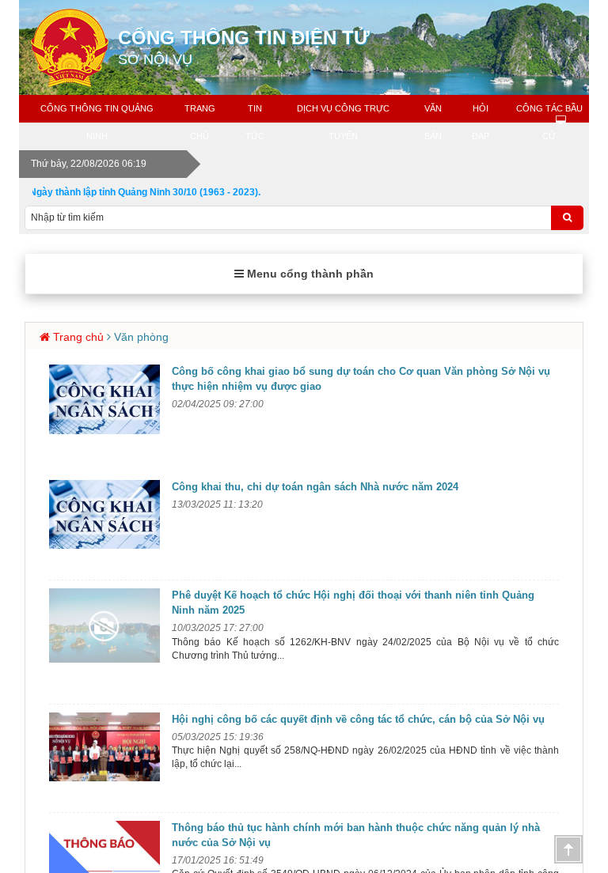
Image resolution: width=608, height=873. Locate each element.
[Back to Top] (568, 849)
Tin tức (254, 122)
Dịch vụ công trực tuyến (343, 122)
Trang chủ (199, 122)
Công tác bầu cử (549, 122)
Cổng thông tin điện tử (244, 47)
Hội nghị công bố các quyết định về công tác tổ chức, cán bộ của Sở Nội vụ (358, 719)
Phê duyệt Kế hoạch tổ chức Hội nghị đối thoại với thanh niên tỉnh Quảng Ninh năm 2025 (353, 602)
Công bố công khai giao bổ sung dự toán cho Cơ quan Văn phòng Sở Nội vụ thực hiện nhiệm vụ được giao (361, 378)
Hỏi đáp (480, 122)
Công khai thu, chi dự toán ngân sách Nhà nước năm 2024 (315, 487)
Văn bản (433, 122)
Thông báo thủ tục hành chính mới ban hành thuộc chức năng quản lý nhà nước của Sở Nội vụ (356, 835)
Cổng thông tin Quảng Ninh (97, 122)
